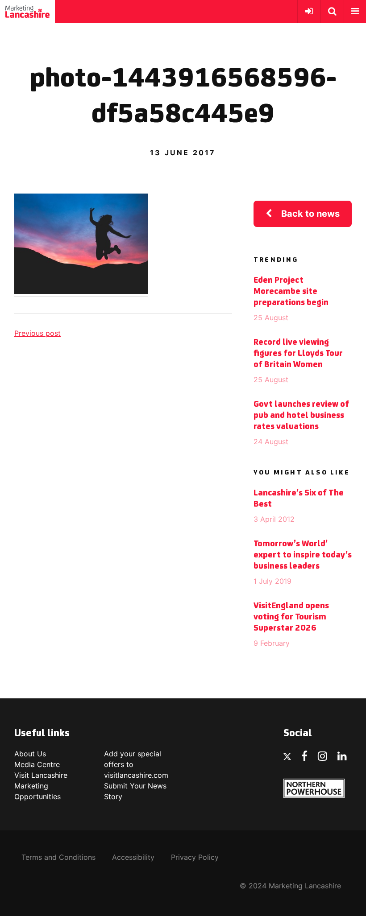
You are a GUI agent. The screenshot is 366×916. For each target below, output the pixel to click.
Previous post (37, 333)
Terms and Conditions (58, 857)
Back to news (310, 213)
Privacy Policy (195, 857)
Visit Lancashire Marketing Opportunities (40, 786)
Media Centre (37, 764)
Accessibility (133, 857)
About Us (30, 753)
